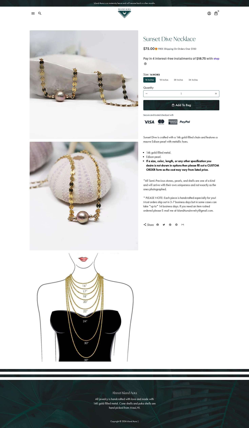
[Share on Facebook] (157, 224)
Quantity (148, 87)
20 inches (178, 79)
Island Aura (132, 421)
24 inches (193, 79)
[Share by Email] (182, 224)
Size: (151, 74)
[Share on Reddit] (176, 224)
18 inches (164, 79)
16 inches (149, 79)
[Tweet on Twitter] (163, 224)
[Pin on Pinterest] (170, 224)
